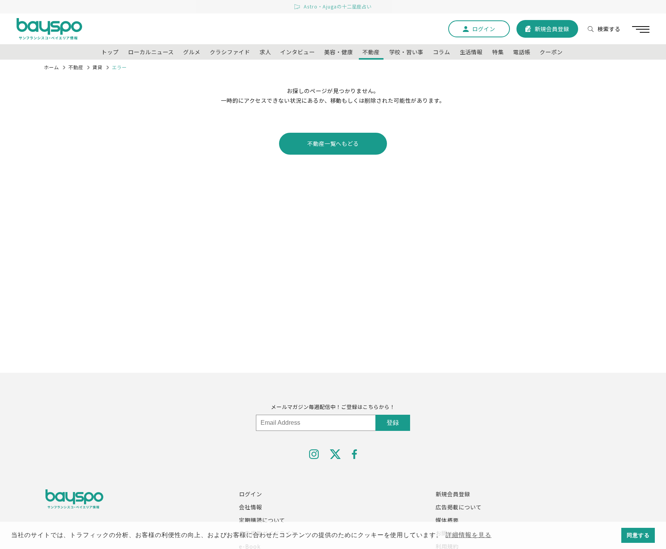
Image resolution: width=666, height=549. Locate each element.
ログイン (250, 494)
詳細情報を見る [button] (468, 535)
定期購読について (262, 520)
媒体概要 (447, 520)
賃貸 (97, 67)
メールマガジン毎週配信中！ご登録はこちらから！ (333, 406)
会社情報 (250, 507)
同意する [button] (638, 535)
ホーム (51, 67)
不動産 (75, 67)
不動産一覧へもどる (333, 143)
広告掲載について (459, 507)
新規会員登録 (453, 494)
